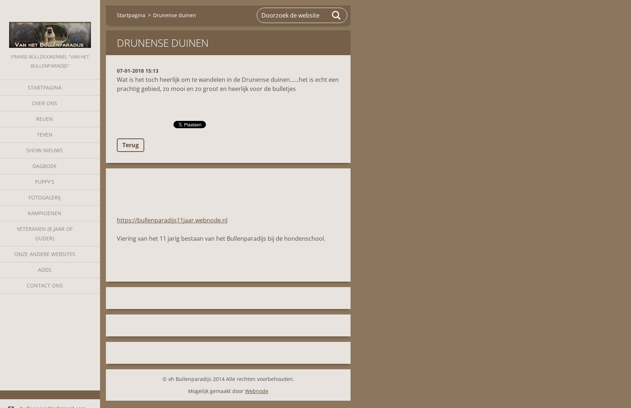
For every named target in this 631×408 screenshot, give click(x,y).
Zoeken (336, 15)
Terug (130, 145)
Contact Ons (45, 285)
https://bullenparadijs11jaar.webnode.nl (172, 220)
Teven (45, 134)
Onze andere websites (44, 254)
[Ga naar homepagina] (50, 26)
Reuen (44, 118)
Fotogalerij (44, 197)
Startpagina (45, 87)
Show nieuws (44, 150)
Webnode (256, 391)
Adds (44, 269)
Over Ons (44, 103)
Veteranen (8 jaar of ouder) (45, 233)
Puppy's (44, 181)
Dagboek (44, 166)
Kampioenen (44, 213)
